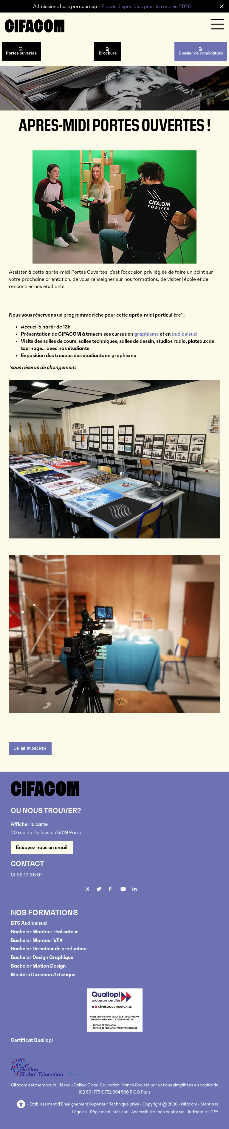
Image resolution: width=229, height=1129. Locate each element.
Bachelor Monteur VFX (37, 940)
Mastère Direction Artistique (43, 974)
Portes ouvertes (21, 53)
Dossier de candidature (201, 53)
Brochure (108, 53)
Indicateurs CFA (203, 1111)
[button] (21, 1104)
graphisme (146, 334)
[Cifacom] (34, 25)
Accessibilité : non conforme (158, 1111)
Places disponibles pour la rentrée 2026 (146, 6)
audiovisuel (184, 334)
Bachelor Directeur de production (49, 949)
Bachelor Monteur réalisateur (44, 932)
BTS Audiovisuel (29, 923)
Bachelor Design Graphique (42, 957)
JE (30, 748)
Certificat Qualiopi (32, 1040)
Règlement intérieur (109, 1111)
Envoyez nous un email (42, 847)
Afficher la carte (29, 824)
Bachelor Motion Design (38, 966)
